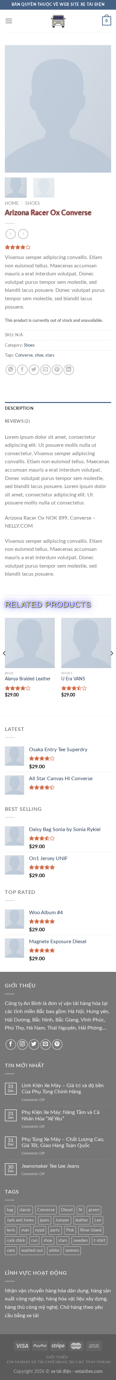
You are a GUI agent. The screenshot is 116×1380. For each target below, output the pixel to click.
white (54, 1250)
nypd (39, 1230)
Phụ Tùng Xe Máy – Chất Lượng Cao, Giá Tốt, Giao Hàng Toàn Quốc (63, 1142)
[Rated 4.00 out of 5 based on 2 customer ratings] (58, 247)
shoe (39, 355)
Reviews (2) (17, 421)
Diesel (66, 1210)
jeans (44, 1220)
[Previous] (15, 108)
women (72, 1250)
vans (11, 1250)
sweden (80, 1240)
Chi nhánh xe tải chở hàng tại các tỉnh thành (59, 1362)
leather (81, 1220)
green (94, 1210)
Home (12, 203)
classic (25, 1210)
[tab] (58, 408)
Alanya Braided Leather (28, 679)
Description (19, 408)
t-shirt (99, 1240)
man (25, 1230)
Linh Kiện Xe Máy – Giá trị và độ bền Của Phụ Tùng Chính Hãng (63, 1088)
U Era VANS (73, 679)
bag (10, 1210)
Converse (24, 355)
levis (11, 1230)
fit (80, 1210)
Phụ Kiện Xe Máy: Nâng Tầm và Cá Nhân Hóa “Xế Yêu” (61, 1115)
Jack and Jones (20, 1220)
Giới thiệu (57, 1357)
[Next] (101, 108)
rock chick (16, 1240)
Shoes (32, 203)
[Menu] (9, 21)
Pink (70, 1230)
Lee (97, 1220)
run (34, 1240)
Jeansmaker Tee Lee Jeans (50, 1166)
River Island (91, 1230)
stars (49, 355)
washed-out (32, 1250)
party (55, 1230)
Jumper (62, 1220)
